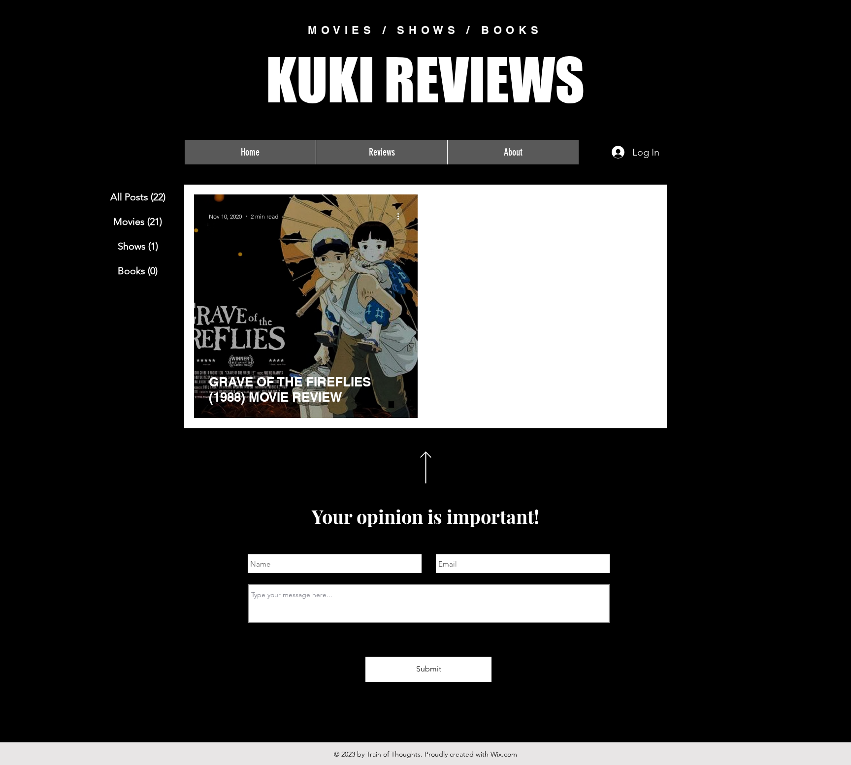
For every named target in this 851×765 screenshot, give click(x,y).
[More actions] (401, 216)
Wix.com (504, 754)
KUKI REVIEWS (425, 79)
